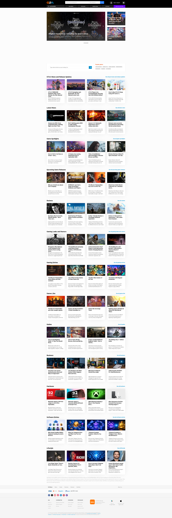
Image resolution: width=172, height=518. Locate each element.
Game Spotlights (53, 139)
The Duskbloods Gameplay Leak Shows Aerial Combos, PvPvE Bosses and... (75, 249)
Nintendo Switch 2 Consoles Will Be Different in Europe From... (75, 403)
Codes (60, 487)
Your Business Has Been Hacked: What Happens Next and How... (75, 372)
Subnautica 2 (105, 66)
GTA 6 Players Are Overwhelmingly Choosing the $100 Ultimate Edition (95, 93)
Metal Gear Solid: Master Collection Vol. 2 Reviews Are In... (116, 186)
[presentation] (49, 26)
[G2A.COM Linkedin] (61, 495)
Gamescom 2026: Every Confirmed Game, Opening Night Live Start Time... (55, 124)
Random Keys (95, 6)
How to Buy (70, 504)
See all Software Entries (119, 417)
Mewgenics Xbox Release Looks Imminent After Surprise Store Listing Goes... (55, 249)
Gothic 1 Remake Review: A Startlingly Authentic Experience (95, 217)
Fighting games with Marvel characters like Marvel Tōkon (116, 310)
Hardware (50, 386)
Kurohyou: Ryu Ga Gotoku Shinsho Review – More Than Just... (55, 217)
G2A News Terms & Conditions (91, 513)
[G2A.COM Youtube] (55, 495)
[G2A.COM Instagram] (58, 495)
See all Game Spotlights (119, 138)
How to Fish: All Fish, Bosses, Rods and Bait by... (75, 340)
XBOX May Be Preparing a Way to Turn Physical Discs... (95, 403)
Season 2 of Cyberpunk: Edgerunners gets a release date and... (95, 124)
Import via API (80, 506)
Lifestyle (50, 448)
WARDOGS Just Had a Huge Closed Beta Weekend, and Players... (75, 186)
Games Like (51, 293)
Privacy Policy (64, 514)
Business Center (81, 508)
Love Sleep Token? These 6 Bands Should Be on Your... (55, 464)
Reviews (50, 201)
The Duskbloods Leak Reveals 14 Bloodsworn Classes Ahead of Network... (115, 249)
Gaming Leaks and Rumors (56, 232)
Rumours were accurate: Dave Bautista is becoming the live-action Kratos (116, 124)
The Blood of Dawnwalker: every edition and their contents (55, 279)
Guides (49, 324)
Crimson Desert (119, 66)
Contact (49, 506)
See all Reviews (121, 200)
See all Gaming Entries (119, 262)
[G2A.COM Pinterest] (64, 495)
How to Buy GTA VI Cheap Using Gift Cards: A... (116, 92)
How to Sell (80, 504)
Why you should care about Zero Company (55, 185)
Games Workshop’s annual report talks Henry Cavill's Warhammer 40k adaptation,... (116, 466)
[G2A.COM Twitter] (52, 495)
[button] (73, 13)
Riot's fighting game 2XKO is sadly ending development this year (75, 124)
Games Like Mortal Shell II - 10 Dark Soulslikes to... (76, 309)
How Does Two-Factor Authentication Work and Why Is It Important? (55, 372)
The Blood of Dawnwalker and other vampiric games (55, 309)
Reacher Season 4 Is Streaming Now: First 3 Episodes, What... (74, 465)
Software (107, 6)
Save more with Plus (119, 6)
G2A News (50, 487)
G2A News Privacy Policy (56, 514)
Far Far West (98, 68)
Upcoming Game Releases (56, 170)
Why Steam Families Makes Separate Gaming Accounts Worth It (55, 434)
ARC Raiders (108, 68)
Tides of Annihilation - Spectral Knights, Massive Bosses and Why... (95, 155)
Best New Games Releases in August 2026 (64, 34)
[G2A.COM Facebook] (49, 495)
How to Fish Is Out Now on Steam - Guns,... (55, 154)
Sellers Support (80, 502)
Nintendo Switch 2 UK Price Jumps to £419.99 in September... (55, 403)
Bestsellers (71, 6)
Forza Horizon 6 (99, 66)
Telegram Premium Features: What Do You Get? (94, 434)
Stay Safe (69, 506)
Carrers (49, 508)
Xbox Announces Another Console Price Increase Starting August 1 (116, 403)
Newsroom (50, 504)
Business (50, 355)
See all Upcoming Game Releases (117, 169)
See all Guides (121, 324)
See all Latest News (120, 107)
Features (66, 487)
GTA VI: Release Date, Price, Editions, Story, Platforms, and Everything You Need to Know (115, 34)
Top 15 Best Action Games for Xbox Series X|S (75, 278)
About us (120, 487)
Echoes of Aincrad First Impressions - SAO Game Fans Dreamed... (115, 217)
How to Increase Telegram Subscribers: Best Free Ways (95, 465)
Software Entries (53, 417)
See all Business (121, 355)
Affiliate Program (59, 504)
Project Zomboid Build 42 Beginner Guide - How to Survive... (95, 341)
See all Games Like (120, 293)
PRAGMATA (103, 68)
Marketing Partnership (60, 502)
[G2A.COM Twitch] (67, 495)
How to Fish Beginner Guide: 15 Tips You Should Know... (55, 341)
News (56, 487)
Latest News (51, 108)
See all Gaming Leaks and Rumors (117, 231)
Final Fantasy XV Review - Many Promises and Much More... (75, 217)
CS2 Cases (83, 6)
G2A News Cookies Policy (71, 514)
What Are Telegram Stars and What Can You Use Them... (75, 434)
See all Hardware (121, 386)
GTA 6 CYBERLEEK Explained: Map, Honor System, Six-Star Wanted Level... (55, 94)
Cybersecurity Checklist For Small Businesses (115, 371)
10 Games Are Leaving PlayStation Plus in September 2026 (74, 155)
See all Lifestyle (121, 448)
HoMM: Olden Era (112, 66)
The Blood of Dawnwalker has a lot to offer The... (95, 185)
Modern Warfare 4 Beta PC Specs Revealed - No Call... (116, 154)
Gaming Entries (52, 262)
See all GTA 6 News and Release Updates (115, 76)
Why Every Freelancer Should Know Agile (94, 371)
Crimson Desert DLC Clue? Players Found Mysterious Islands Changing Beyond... (95, 248)
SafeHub (78, 487)
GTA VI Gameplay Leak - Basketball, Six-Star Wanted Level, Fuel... (75, 93)
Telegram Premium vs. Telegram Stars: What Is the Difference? (115, 434)
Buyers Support (71, 502)
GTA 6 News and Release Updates (59, 77)
